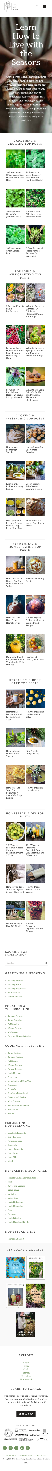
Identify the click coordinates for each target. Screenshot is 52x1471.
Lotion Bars (13, 1198)
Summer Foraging (16, 1016)
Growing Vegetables (17, 988)
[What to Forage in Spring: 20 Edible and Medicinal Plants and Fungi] (35, 335)
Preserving (12, 1077)
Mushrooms (13, 1032)
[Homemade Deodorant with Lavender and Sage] (15, 699)
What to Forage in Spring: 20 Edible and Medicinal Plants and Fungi (35, 352)
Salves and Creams (16, 1186)
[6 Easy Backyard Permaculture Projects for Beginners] (35, 235)
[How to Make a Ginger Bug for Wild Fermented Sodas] (15, 565)
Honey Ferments (15, 1149)
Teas (10, 1210)
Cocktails (12, 1089)
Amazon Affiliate (40, 1456)
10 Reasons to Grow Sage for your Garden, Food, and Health (34, 176)
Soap (10, 1182)
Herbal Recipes (14, 1073)
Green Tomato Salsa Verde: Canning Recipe (34, 486)
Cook (26, 1369)
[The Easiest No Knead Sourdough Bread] (35, 516)
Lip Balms (12, 1194)
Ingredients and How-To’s (19, 1081)
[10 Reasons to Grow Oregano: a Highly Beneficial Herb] (15, 159)
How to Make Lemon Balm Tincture (13, 753)
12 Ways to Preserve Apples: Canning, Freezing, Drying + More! (14, 850)
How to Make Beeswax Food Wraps (33, 889)
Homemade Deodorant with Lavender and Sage (14, 716)
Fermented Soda (15, 1141)
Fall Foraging (13, 1024)
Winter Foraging (15, 1028)
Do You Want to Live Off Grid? (14, 925)
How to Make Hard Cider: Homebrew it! (13, 620)
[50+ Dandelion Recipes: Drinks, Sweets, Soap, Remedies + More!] (15, 516)
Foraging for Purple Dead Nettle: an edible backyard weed (14, 394)
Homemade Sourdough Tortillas (12, 450)
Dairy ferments (14, 1137)
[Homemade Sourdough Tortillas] (15, 442)
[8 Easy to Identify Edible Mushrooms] (15, 293)
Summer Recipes (15, 1057)
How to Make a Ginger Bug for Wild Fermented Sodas (14, 582)
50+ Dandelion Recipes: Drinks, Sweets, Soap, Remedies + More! (15, 524)
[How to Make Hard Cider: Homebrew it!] (15, 605)
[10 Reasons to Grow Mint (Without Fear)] (15, 199)
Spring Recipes (14, 1053)
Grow (26, 1362)
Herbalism (26, 1376)
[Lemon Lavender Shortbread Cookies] (35, 442)
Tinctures (12, 1214)
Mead (10, 1161)
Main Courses (14, 1101)
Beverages (12, 1085)
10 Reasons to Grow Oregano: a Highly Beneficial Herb (15, 176)
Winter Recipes (15, 1065)
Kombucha (12, 1145)
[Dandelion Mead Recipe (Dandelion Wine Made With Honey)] (15, 644)
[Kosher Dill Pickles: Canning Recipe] (15, 479)
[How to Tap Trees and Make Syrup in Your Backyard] (15, 874)
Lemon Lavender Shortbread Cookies (34, 450)
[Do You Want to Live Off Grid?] (15, 910)
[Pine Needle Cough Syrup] (35, 738)
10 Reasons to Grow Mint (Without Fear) (13, 214)
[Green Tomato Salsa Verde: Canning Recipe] (35, 479)
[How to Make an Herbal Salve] (35, 775)
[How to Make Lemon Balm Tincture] (15, 738)
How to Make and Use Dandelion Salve (35, 714)
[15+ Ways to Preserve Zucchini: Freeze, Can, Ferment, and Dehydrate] (35, 832)
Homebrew (13, 1153)
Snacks (11, 1113)
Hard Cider (13, 1157)
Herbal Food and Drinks (18, 1222)
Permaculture (14, 992)
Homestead (26, 1379)
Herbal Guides (14, 1218)
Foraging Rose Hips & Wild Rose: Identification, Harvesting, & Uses (15, 353)
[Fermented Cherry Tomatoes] (35, 644)
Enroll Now (26, 1414)
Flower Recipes (14, 1069)
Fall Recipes (13, 1061)
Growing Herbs (14, 984)
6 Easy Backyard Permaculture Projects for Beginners (34, 252)
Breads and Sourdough (18, 1093)
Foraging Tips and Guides (19, 1036)
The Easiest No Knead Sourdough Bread (35, 523)
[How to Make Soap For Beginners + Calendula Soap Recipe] (15, 775)
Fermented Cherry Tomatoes (35, 658)
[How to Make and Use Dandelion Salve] (35, 699)
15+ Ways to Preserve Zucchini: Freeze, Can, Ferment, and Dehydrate (35, 850)
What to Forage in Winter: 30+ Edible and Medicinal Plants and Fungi (35, 311)
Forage (26, 1366)
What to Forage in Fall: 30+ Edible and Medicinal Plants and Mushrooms (35, 395)
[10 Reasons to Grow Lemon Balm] (15, 235)
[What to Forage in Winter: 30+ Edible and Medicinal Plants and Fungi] (35, 293)
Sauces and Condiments (18, 1105)
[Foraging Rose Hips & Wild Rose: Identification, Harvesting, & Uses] (15, 335)
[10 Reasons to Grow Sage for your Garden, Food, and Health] (35, 159)
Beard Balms (13, 1190)
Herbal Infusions (15, 1202)
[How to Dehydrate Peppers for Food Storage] (35, 910)
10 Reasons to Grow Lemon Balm (13, 251)
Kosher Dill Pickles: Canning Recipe (14, 486)
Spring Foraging (15, 1020)
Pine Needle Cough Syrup (32, 752)
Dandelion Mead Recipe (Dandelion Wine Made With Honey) (15, 661)
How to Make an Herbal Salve (34, 789)
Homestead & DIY (16, 1239)
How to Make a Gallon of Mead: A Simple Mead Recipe (35, 622)
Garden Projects (15, 996)
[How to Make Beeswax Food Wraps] (35, 874)
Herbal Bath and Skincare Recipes (23, 1178)
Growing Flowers (15, 980)
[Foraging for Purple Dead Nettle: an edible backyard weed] (15, 377)
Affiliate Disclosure (25, 1456)
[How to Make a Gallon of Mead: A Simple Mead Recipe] (35, 605)
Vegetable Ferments (17, 1133)
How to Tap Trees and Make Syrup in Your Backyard (15, 889)
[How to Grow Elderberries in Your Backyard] (35, 199)
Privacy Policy (11, 1456)
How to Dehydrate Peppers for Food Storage (34, 927)
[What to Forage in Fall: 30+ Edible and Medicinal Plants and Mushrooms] (35, 377)
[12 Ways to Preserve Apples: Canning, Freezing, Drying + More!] (15, 832)
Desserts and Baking (17, 1097)
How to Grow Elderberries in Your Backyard (33, 214)
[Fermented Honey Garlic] (35, 565)
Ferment (26, 1373)
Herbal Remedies (15, 1206)
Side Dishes (13, 1109)
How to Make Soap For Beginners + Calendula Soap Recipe (14, 793)
